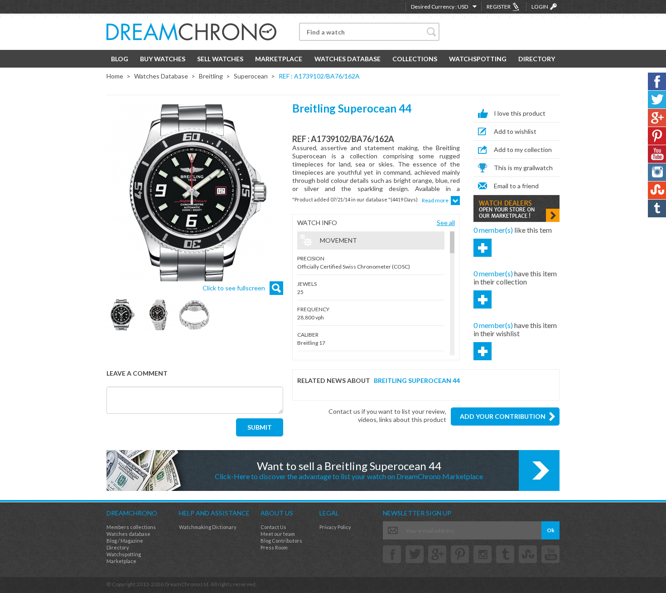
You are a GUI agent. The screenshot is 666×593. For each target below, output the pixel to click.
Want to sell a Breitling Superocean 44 (349, 469)
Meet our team (278, 534)
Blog (119, 59)
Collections (414, 59)
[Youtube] (550, 554)
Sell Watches (220, 59)
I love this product (519, 113)
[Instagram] (482, 554)
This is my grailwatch (523, 168)
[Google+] (437, 554)
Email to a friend (516, 186)
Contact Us (273, 527)
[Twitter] (414, 554)
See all (446, 222)
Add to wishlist (515, 131)
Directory (536, 59)
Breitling (211, 76)
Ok (551, 530)
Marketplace (278, 59)
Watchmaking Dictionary (207, 527)
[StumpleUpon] (528, 554)
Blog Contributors (281, 541)
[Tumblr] (505, 554)
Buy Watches (162, 59)
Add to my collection (523, 149)
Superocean (251, 76)
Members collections (131, 527)
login (539, 6)
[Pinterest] (460, 554)
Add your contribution (502, 416)
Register (499, 6)
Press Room (274, 547)
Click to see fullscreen (234, 288)
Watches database (128, 534)
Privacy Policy (335, 527)
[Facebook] (392, 554)
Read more (435, 200)
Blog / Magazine (124, 541)
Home (114, 76)
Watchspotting (478, 59)
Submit (259, 427)
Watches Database (347, 59)
